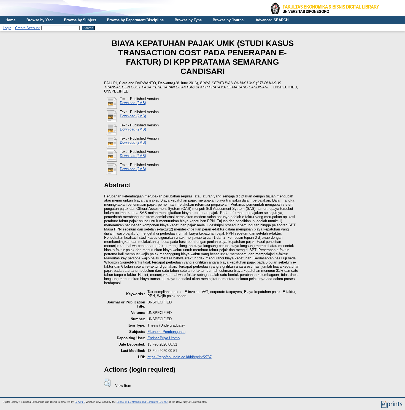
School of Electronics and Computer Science (142, 402)
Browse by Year (39, 20)
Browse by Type (188, 20)
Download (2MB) (133, 103)
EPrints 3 (80, 402)
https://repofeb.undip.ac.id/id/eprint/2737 (179, 357)
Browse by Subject (80, 20)
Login (7, 28)
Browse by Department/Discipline (135, 20)
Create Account (27, 28)
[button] (107, 383)
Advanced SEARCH (272, 20)
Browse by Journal (229, 20)
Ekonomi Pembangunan (166, 332)
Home (10, 20)
